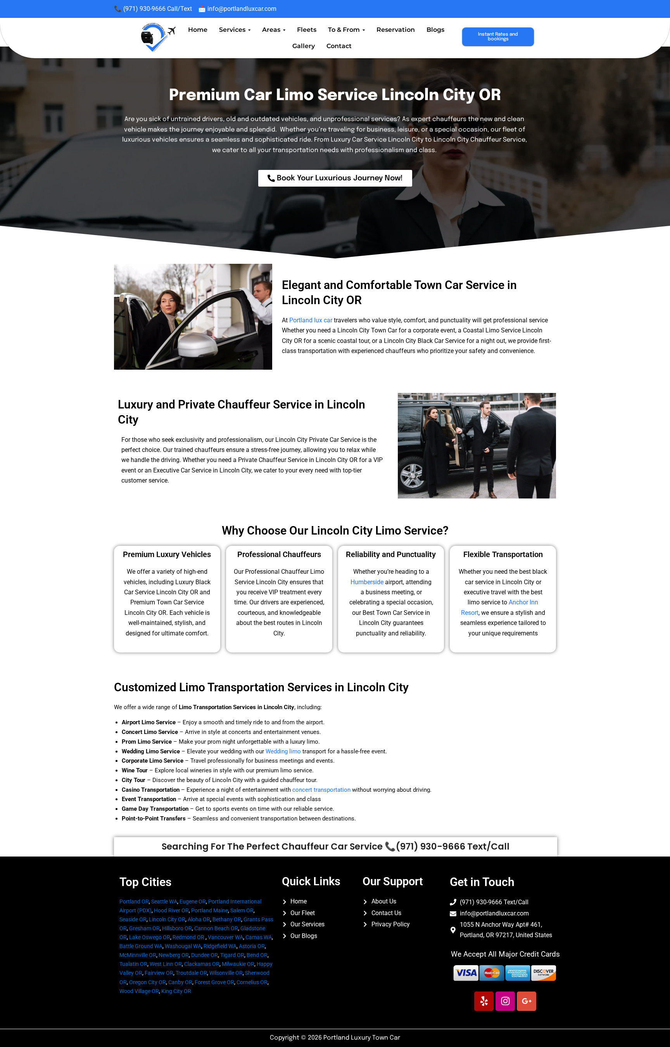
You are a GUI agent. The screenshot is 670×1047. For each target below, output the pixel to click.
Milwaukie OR (238, 964)
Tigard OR (232, 955)
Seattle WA (164, 901)
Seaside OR (133, 919)
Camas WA (258, 937)
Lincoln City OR (167, 919)
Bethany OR (226, 919)
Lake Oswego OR (149, 937)
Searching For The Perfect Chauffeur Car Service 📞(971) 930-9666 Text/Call (335, 846)
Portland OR (134, 901)
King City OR (176, 991)
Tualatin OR (133, 964)
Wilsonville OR (226, 973)
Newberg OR (174, 955)
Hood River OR (171, 910)
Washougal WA (183, 946)
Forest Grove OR (214, 982)
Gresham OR (144, 928)
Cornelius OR (252, 982)
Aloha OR (199, 919)
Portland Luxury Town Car (361, 1038)
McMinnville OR (137, 955)
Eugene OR (193, 901)
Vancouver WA (225, 937)
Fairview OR (159, 973)
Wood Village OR (139, 991)
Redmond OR (188, 937)
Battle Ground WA (140, 946)
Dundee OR (204, 955)
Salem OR (242, 910)
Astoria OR (252, 946)
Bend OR (257, 955)
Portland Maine (209, 910)
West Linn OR (166, 964)
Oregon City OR (147, 982)
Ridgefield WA (220, 946)
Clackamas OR (201, 964)
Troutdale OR (191, 973)
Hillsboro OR (177, 928)
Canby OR (180, 982)
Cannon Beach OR (216, 928)
